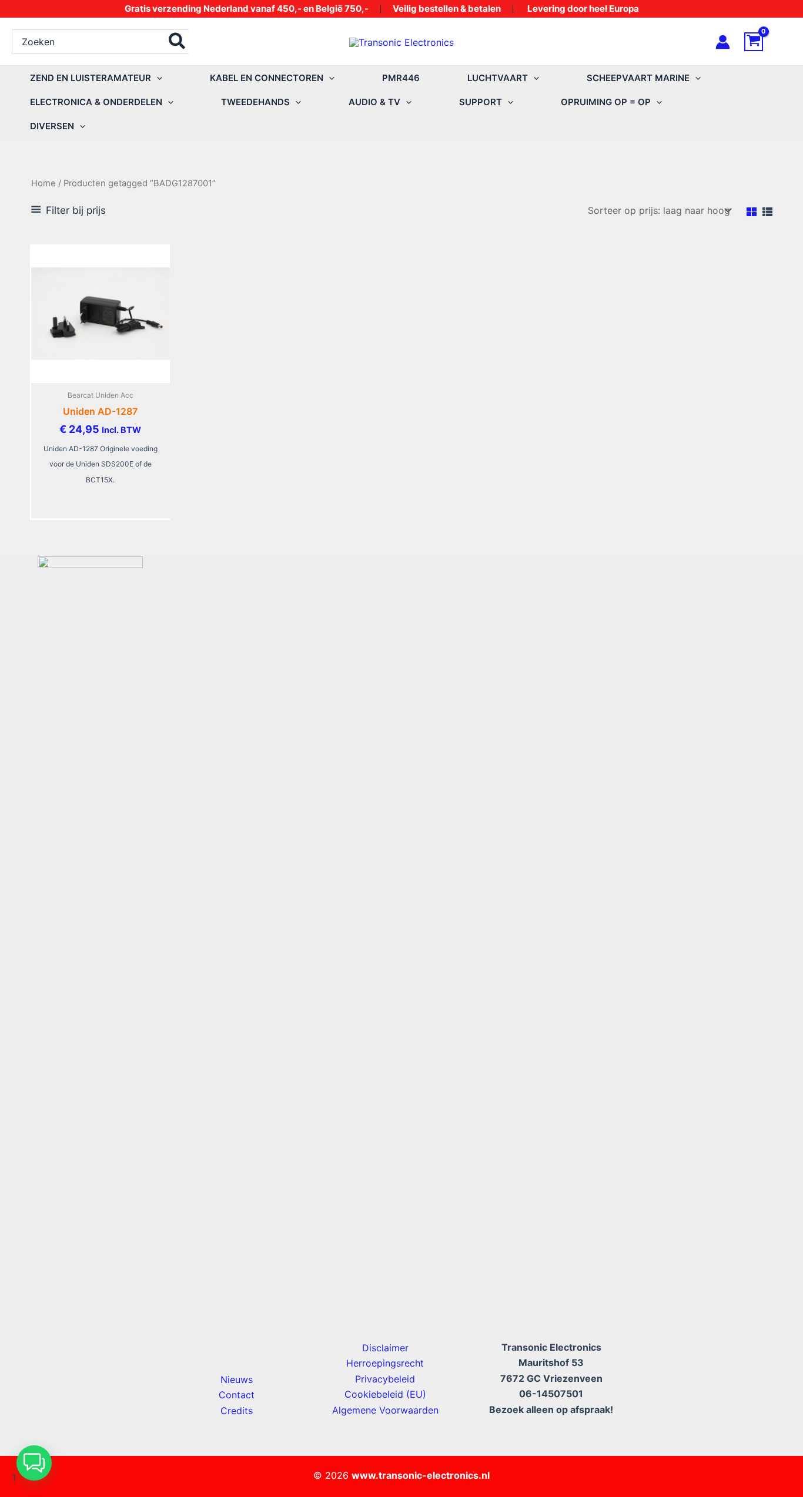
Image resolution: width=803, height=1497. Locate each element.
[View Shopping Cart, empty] (767, 41)
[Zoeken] (177, 41)
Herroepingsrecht (385, 1363)
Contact (237, 1395)
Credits (236, 1411)
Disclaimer (385, 1348)
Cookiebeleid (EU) (385, 1394)
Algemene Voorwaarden (385, 1410)
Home (43, 183)
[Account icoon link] (722, 42)
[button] (156, 78)
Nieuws (236, 1379)
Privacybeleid (385, 1379)
